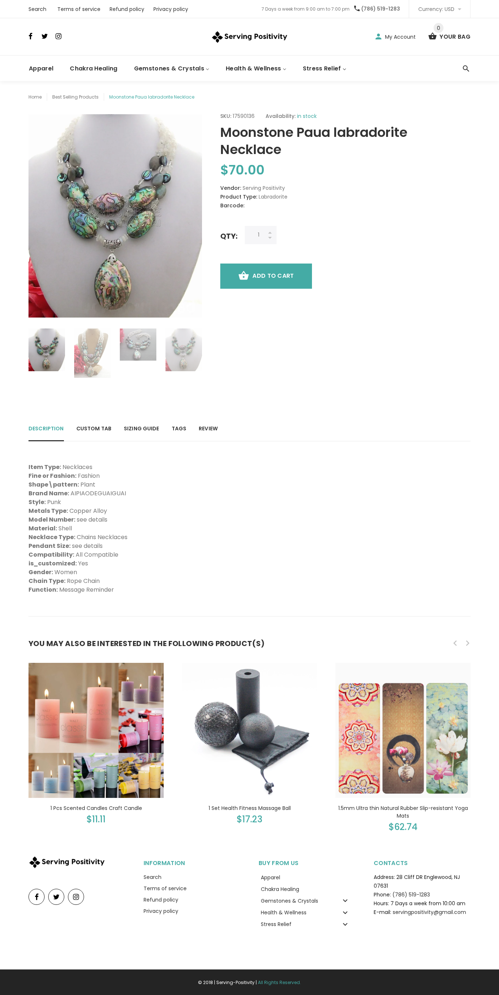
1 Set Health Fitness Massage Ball (250, 808)
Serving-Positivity (235, 982)
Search (37, 9)
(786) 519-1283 (380, 8)
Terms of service (78, 9)
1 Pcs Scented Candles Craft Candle (96, 808)
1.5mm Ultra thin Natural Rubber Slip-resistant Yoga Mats (403, 811)
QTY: (228, 236)
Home (35, 97)
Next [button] (467, 643)
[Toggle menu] (345, 900)
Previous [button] (455, 643)
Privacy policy (170, 9)
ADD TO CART (273, 276)
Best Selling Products (75, 97)
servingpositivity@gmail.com (429, 912)
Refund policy (127, 9)
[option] (46, 350)
